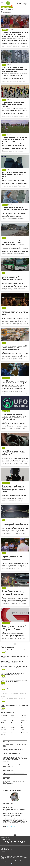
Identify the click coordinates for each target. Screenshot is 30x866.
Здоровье (23, 715)
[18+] (15, 3)
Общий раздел (4, 715)
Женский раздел (5, 724)
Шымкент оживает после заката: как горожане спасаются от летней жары (15, 312)
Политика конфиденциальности (8, 860)
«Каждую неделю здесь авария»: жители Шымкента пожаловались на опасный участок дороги (13, 674)
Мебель (12, 722)
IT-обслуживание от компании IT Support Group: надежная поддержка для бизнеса (13, 628)
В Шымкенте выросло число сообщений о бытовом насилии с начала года (14, 558)
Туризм (2, 717)
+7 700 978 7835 (11, 826)
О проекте (3, 851)
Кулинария (3, 729)
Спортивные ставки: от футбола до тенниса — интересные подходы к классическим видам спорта (15, 773)
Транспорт (23, 717)
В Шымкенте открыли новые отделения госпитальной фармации (15, 208)
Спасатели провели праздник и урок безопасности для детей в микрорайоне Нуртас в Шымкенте (15, 34)
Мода (22, 727)
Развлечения (24, 720)
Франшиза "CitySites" (5, 839)
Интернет (13, 724)
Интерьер (13, 727)
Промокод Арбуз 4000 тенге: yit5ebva (11, 753)
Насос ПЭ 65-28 (6, 777)
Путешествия (4, 732)
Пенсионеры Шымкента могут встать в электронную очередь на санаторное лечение (13, 694)
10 (19, 644)
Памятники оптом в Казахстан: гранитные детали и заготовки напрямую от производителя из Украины (13, 488)
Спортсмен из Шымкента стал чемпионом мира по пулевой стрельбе (13, 104)
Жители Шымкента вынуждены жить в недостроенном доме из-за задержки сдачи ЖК (15, 69)
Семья (22, 729)
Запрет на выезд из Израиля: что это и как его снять (15, 740)
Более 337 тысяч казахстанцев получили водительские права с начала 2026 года (13, 453)
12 (24, 644)
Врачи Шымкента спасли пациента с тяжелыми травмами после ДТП (15, 382)
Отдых (12, 720)
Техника (12, 715)
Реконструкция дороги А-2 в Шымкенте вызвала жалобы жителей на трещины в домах (13, 242)
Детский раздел (24, 732)
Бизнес (2, 722)
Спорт (22, 722)
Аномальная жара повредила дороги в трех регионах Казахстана (15, 524)
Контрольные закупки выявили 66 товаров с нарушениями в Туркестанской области (14, 348)
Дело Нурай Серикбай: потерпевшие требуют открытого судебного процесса (15, 174)
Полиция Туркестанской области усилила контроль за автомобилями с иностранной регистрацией (15, 593)
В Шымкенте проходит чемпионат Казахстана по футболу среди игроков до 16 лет (14, 139)
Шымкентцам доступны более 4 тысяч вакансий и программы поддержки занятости (12, 662)
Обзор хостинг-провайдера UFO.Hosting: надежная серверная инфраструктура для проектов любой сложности (14, 417)
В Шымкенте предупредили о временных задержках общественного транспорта (12, 277)
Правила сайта (18, 860)
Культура (23, 724)
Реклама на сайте (5, 837)
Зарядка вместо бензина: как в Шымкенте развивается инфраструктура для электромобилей (14, 667)
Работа (12, 732)
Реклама (3, 734)
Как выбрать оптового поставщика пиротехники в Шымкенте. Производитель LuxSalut (14, 764)
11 (22, 644)
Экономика (3, 727)
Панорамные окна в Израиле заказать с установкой (14, 768)
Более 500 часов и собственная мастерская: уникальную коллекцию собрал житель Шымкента (14, 681)
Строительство (4, 720)
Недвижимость (14, 717)
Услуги (12, 729)
